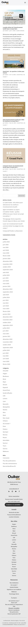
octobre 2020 (7, 345)
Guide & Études (20, 30)
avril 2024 (6, 306)
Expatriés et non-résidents (14, 589)
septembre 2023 (8, 325)
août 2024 (6, 295)
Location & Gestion (14, 517)
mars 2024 (6, 308)
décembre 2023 (7, 317)
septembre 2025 (8, 269)
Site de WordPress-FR (9, 466)
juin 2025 (6, 278)
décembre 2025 (7, 261)
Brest (4, 379)
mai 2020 (5, 356)
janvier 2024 (6, 314)
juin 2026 (6, 244)
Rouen (5, 437)
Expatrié (5, 387)
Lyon (4, 401)
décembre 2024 (7, 289)
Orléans (5, 421)
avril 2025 (6, 281)
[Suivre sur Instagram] (12, 491)
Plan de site (22, 620)
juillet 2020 (6, 350)
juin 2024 (6, 300)
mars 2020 (6, 361)
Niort (4, 415)
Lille (4, 396)
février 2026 (6, 256)
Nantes (5, 410)
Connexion (6, 458)
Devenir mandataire (14, 610)
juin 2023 (6, 331)
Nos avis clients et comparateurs (14, 604)
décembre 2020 (7, 339)
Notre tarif (14, 602)
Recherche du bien (14, 512)
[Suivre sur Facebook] (19, 491)
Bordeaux (6, 376)
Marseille (5, 404)
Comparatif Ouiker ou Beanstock (12, 231)
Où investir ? (6, 423)
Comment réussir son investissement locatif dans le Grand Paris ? (13, 166)
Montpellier (6, 407)
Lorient (5, 398)
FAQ (14, 606)
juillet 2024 (6, 297)
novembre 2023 (7, 320)
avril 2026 (6, 250)
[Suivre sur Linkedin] (9, 491)
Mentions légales (15, 620)
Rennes (5, 435)
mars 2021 (6, 333)
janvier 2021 (6, 336)
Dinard (5, 384)
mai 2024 (5, 303)
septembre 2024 (8, 292)
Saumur (5, 443)
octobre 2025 (7, 267)
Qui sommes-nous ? (14, 601)
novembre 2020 (7, 342)
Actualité (5, 371)
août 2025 (6, 272)
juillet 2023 (6, 328)
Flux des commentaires (10, 463)
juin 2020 (6, 353)
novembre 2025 (7, 264)
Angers (5, 373)
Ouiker (6, 30)
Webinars (6, 451)
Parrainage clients (14, 594)
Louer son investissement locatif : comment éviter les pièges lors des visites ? (13, 226)
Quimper (5, 432)
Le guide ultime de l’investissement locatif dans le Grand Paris (13, 28)
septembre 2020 (8, 347)
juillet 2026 (6, 242)
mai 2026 (5, 247)
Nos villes (14, 521)
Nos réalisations (14, 583)
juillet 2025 (6, 275)
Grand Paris (20, 74)
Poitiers (5, 429)
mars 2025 (6, 283)
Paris (4, 426)
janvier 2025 (6, 286)
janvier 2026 (6, 258)
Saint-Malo (6, 440)
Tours (4, 446)
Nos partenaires (14, 612)
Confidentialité (6, 620)
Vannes (5, 448)
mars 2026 (6, 253)
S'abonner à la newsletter (13, 504)
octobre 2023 (7, 322)
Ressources (14, 580)
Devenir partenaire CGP (14, 614)
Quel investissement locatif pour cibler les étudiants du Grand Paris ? (13, 120)
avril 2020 (6, 358)
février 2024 (6, 311)
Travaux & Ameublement (14, 514)
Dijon (4, 382)
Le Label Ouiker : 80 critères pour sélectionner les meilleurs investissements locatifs (13, 205)
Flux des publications (9, 461)
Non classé (6, 418)
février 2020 (6, 364)
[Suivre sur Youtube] (16, 491)
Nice (4, 412)
